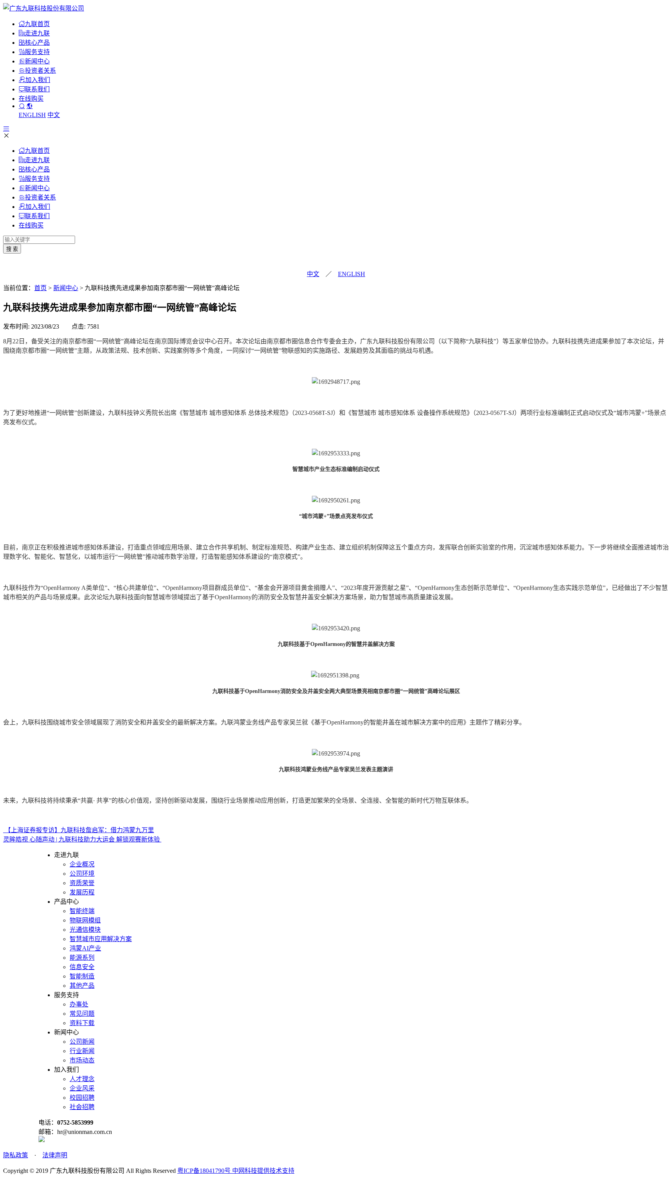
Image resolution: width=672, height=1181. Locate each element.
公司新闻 (82, 1041)
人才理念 (82, 1079)
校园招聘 (82, 1097)
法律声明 (54, 1155)
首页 (40, 288)
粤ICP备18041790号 (204, 1170)
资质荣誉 (82, 883)
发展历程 (82, 892)
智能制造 (82, 976)
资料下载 (82, 1023)
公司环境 (82, 873)
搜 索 (12, 249)
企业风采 (82, 1088)
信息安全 (82, 967)
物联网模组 (85, 920)
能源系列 (82, 957)
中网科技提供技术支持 (263, 1170)
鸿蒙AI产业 (85, 948)
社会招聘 (82, 1107)
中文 (53, 115)
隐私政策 (15, 1155)
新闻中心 (65, 288)
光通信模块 (85, 929)
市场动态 (82, 1060)
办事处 (79, 1004)
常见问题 (82, 1013)
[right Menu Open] (6, 128)
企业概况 (82, 864)
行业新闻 (82, 1051)
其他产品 (82, 985)
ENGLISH (32, 115)
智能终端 (82, 911)
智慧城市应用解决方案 (101, 939)
